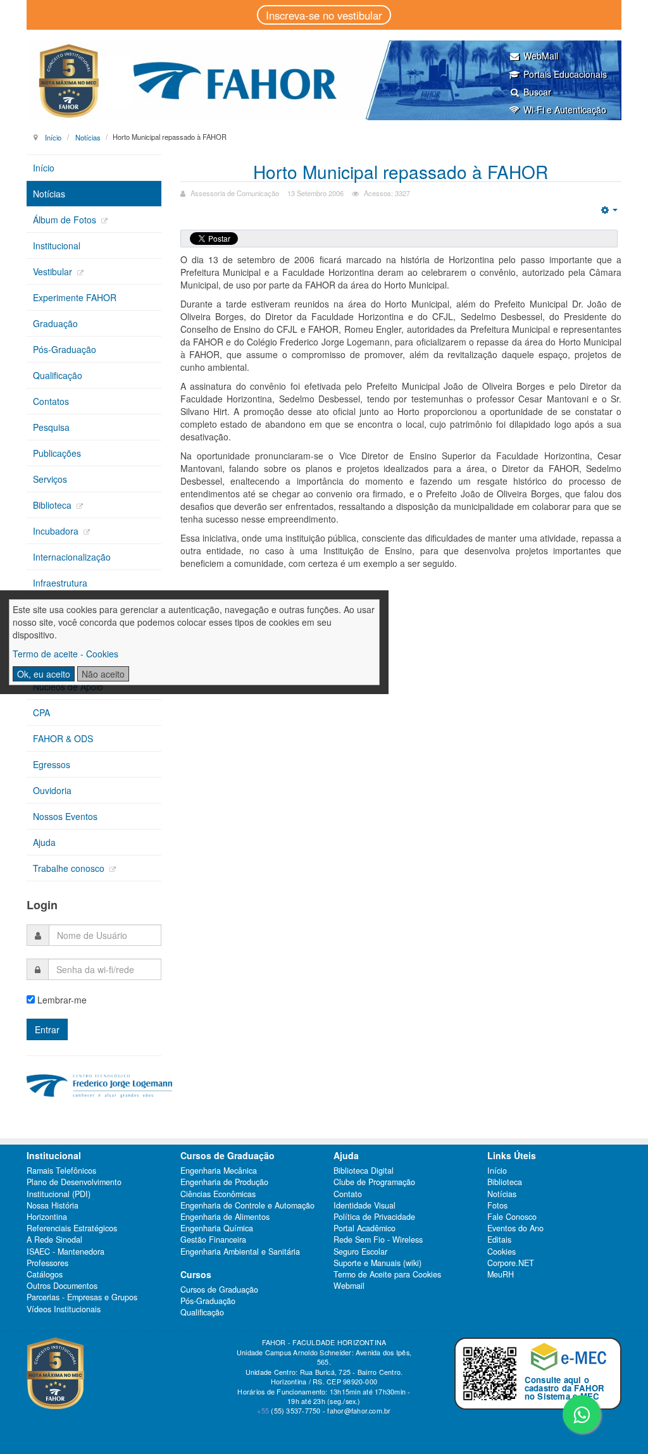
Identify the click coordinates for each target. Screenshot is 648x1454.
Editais (499, 1239)
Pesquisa (51, 427)
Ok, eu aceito (43, 674)
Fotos (497, 1205)
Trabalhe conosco (70, 868)
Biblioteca (53, 505)
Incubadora (57, 531)
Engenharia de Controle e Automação (247, 1205)
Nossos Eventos (65, 816)
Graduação (55, 323)
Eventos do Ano (515, 1228)
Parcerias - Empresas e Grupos (82, 1297)
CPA (41, 712)
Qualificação (57, 375)
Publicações (57, 453)
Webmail (348, 1285)
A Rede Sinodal (54, 1239)
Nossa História (52, 1205)
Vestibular (54, 271)
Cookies (501, 1251)
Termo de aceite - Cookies (65, 653)
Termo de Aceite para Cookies (387, 1274)
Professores (47, 1263)
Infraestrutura (60, 582)
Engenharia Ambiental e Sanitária (240, 1251)
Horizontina (47, 1216)
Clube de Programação (374, 1182)
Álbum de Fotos (66, 219)
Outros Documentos (62, 1285)
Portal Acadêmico (364, 1228)
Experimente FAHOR (74, 297)
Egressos (51, 764)
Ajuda (44, 842)
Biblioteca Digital (363, 1170)
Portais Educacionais (565, 74)
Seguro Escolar (360, 1251)
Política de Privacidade (374, 1216)
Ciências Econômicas (218, 1194)
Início (53, 137)
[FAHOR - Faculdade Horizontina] (324, 80)
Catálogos (45, 1274)
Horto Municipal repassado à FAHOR (400, 171)
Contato (347, 1194)
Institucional (56, 245)
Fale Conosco (512, 1216)
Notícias (88, 137)
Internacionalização (72, 556)
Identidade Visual (364, 1205)
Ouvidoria (52, 790)
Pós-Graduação (64, 349)
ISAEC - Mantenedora (65, 1251)
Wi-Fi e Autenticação (564, 109)
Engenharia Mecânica (218, 1170)
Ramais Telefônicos (61, 1170)
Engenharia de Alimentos (225, 1216)
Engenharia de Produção (224, 1182)
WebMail (540, 55)
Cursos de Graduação (219, 1289)
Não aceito (103, 674)
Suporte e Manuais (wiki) (377, 1263)
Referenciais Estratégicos (72, 1228)
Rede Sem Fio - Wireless (378, 1239)
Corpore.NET (510, 1263)
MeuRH (500, 1274)
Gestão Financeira (213, 1239)
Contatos (51, 401)
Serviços (50, 479)
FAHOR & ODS (63, 738)
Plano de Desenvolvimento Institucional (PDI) (74, 1187)
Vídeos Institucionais (64, 1309)
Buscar (537, 91)
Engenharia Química (216, 1228)
